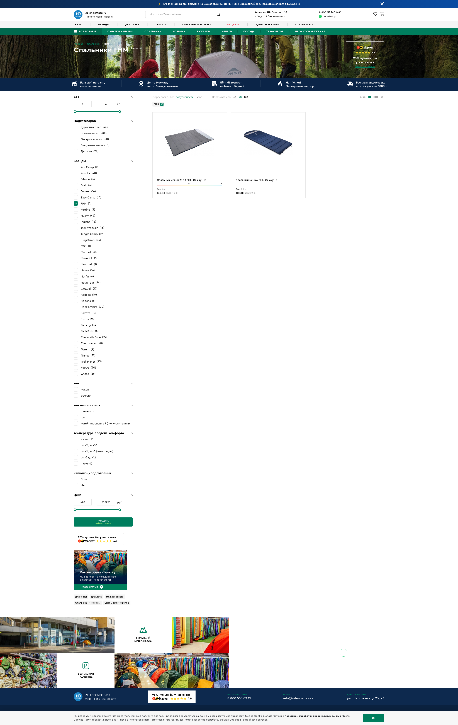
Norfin (87, 276)
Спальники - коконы (87, 603)
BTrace (88, 179)
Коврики (179, 31)
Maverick (89, 258)
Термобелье (275, 31)
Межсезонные (114, 597)
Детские (89, 151)
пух (83, 417)
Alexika (88, 173)
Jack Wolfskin (92, 227)
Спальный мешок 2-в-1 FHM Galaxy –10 (181, 180)
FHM (86, 203)
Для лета (96, 597)
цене (199, 97)
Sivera (87, 319)
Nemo (87, 270)
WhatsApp (330, 16)
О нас (78, 24)
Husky (87, 215)
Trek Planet (91, 361)
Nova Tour (90, 282)
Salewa (88, 312)
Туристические (94, 127)
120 (246, 97)
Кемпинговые (93, 133)
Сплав (88, 373)
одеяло (86, 395)
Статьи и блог (305, 24)
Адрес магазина (267, 24)
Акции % (233, 24)
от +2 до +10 (89, 445)
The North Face (93, 337)
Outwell (88, 288)
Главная (78, 44)
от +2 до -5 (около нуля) (97, 451)
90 (240, 97)
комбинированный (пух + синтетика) (105, 423)
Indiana (88, 221)
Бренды (103, 24)
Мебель (226, 31)
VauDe (88, 367)
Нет (83, 485)
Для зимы (81, 597)
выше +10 (87, 439)
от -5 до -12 (88, 457)
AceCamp (89, 167)
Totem (87, 349)
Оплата (161, 24)
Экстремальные (94, 139)
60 (235, 97)
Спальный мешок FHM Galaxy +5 (256, 180)
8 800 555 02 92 (239, 698)
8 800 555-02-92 (330, 12)
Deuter (88, 191)
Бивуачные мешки (94, 145)
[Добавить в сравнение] (222, 123)
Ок (373, 718)
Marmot (89, 252)
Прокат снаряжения (310, 31)
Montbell (88, 264)
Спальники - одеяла (116, 603)
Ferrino (87, 209)
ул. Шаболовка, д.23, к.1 (365, 698)
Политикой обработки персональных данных (313, 716)
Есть (84, 479)
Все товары (87, 31)
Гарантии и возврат (196, 24)
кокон (85, 389)
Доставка (132, 24)
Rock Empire (92, 306)
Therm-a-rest (91, 343)
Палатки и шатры (120, 31)
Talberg (88, 325)
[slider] (75, 111)
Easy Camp (90, 197)
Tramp (87, 355)
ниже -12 (86, 463)
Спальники (153, 31)
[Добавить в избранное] (222, 117)
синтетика (87, 411)
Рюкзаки (203, 31)
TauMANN (89, 331)
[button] (103, 97)
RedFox (88, 294)
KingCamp (90, 240)
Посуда (249, 31)
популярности (185, 97)
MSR (85, 246)
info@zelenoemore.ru (299, 698)
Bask (86, 185)
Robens (88, 300)
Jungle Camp (92, 233)
